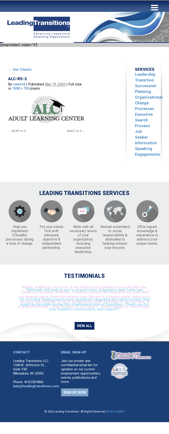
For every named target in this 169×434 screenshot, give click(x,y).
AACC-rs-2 (74, 130)
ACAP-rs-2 (18, 130)
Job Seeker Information (146, 137)
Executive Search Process (144, 120)
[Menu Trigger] (155, 7)
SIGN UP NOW (74, 392)
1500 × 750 (20, 88)
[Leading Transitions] (38, 47)
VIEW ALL (84, 326)
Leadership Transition (145, 77)
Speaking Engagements (147, 151)
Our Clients (20, 69)
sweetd (19, 84)
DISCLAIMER (116, 411)
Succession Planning (145, 88)
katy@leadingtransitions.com (36, 386)
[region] (84, 300)
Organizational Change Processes (149, 103)
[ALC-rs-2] (46, 109)
